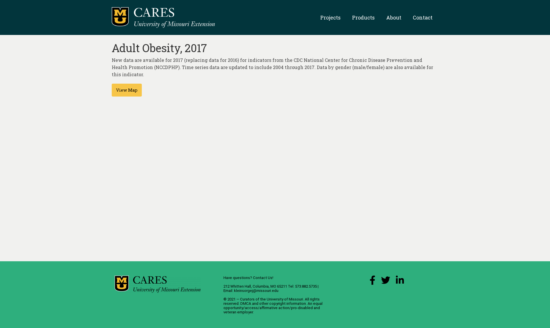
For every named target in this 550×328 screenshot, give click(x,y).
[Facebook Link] (372, 282)
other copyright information (282, 303)
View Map (127, 90)
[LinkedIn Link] (400, 282)
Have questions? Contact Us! (248, 278)
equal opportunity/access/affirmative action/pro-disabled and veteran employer (273, 307)
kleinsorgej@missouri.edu (256, 290)
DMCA (245, 303)
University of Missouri (285, 299)
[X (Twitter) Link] (385, 282)
